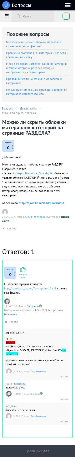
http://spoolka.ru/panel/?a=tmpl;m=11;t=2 (30, 288)
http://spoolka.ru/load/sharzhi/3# (32, 173)
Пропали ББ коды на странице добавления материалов (34, 81)
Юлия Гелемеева (35, 217)
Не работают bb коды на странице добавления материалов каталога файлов (36, 92)
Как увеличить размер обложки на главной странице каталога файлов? (33, 44)
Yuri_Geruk (33, 306)
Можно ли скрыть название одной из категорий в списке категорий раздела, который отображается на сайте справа (36, 68)
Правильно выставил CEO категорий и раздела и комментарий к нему (37, 55)
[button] (6, 15)
